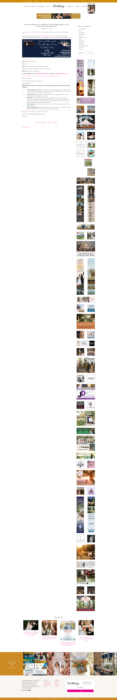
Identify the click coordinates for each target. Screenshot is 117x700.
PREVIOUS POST (26, 127)
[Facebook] (24, 1)
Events (50, 28)
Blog (48, 6)
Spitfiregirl (77, 698)
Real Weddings (41, 6)
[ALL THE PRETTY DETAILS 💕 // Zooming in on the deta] (105, 663)
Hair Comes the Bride (55, 37)
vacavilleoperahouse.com (61, 73)
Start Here (26, 6)
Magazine (45, 36)
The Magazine (70, 6)
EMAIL (56, 122)
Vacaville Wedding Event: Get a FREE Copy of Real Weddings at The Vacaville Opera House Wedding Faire (67, 644)
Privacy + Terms (61, 698)
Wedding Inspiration (48, 685)
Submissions (57, 685)
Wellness (80, 49)
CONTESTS (84, 1)
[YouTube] (31, 1)
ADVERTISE (36, 1)
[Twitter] (29, 1)
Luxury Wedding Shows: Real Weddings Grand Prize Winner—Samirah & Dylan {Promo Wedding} (30, 633)
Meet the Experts (82, 40)
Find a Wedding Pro (48, 682)
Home (59, 6)
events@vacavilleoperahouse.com (42, 73)
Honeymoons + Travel (83, 37)
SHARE (38, 122)
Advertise (56, 683)
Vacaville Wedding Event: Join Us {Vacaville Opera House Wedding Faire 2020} (86, 639)
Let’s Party (80, 39)
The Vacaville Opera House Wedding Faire (34, 32)
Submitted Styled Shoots (83, 45)
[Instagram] (26, 1)
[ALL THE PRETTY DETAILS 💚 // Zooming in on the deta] (82, 663)
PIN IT (50, 122)
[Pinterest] (23, 1)
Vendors (33, 6)
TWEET (44, 122)
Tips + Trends (81, 47)
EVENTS (43, 1)
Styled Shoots (81, 44)
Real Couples (81, 42)
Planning (77, 6)
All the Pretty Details (82, 28)
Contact (56, 686)
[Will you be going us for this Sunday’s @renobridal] (58, 663)
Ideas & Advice (47, 683)
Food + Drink (81, 35)
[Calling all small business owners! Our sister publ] (35, 663)
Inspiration (84, 6)
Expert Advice (81, 32)
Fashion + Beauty (82, 34)
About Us (56, 682)
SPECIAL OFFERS (92, 1)
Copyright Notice (68, 698)
